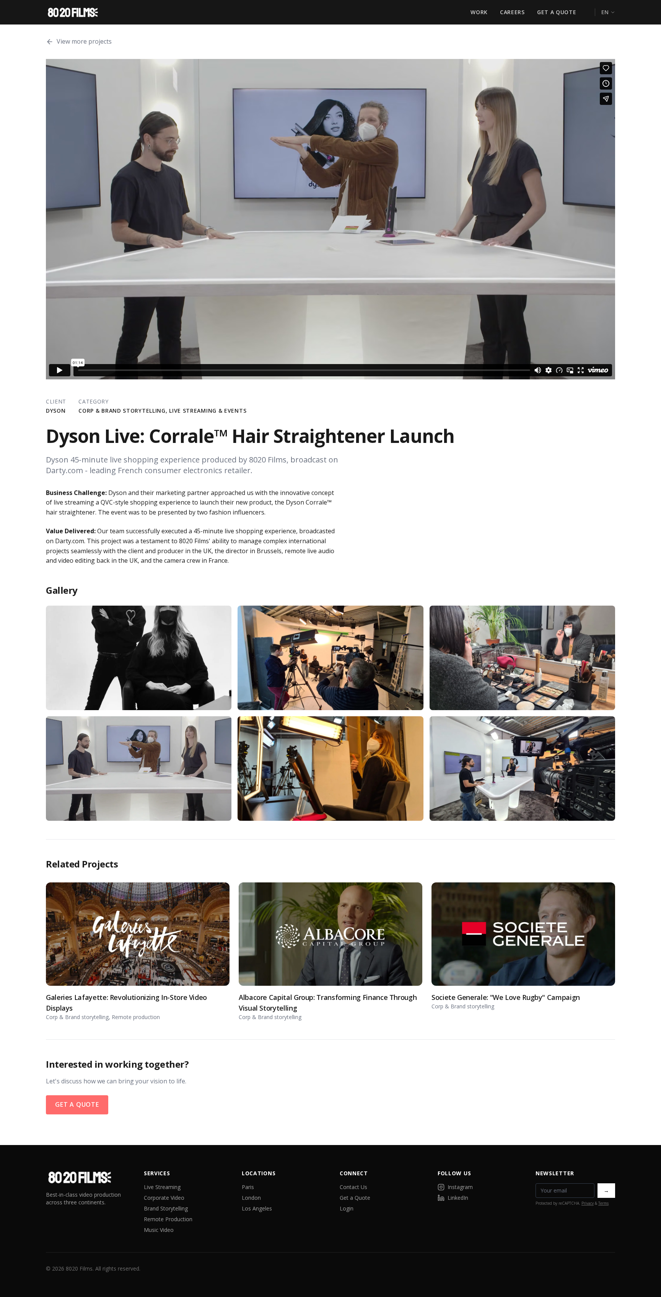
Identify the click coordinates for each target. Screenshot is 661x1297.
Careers (512, 12)
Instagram (460, 1187)
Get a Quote (556, 12)
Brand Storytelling (166, 1208)
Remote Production (168, 1219)
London (251, 1197)
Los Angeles (257, 1208)
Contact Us (353, 1187)
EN (605, 12)
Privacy (587, 1203)
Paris (248, 1187)
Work (479, 12)
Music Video (159, 1229)
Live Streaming (162, 1187)
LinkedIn (458, 1197)
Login (346, 1208)
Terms (603, 1203)
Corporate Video (164, 1197)
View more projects (84, 41)
